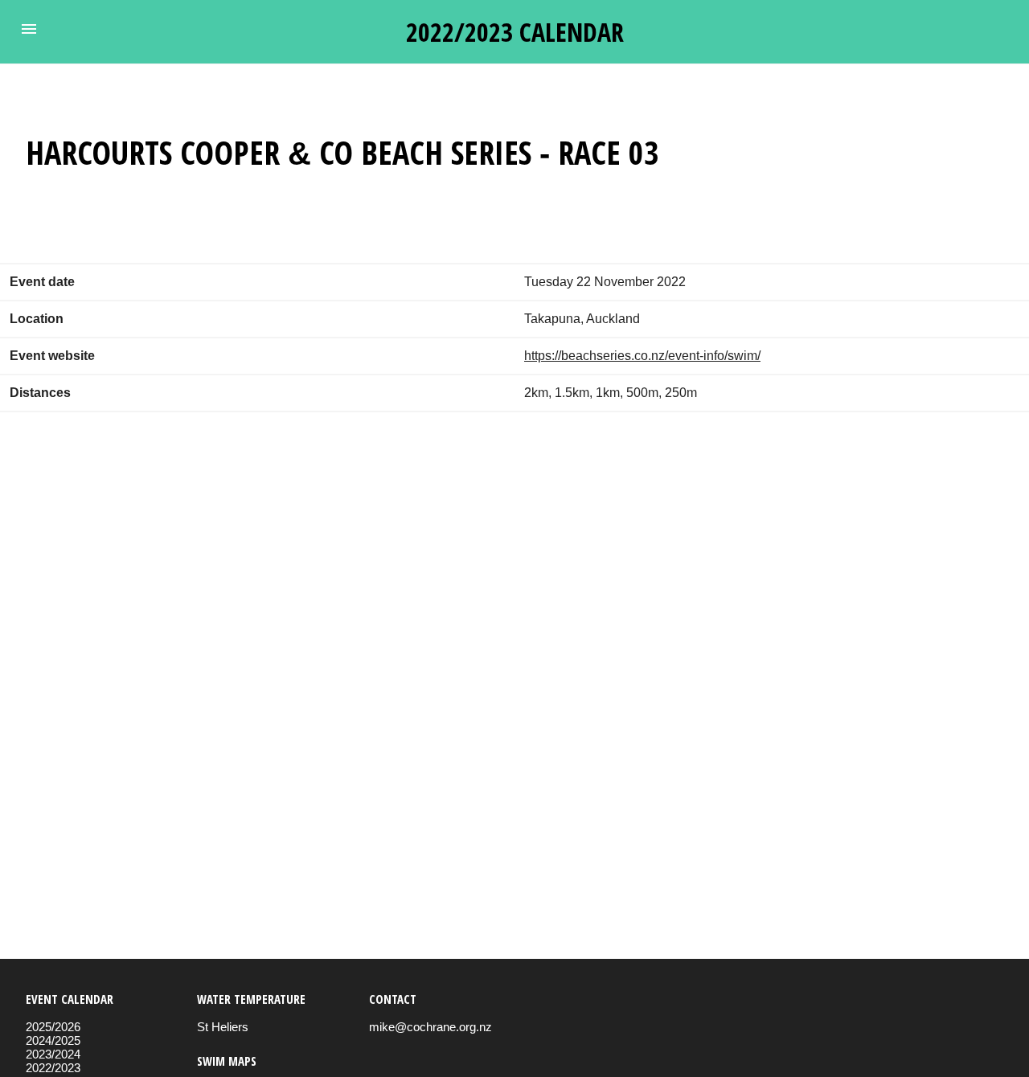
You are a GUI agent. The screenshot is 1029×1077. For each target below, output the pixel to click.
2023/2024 (53, 1054)
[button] (29, 29)
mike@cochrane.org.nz (430, 1027)
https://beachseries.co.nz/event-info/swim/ (642, 355)
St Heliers (222, 1027)
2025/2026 (53, 1027)
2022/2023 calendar (515, 31)
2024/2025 (53, 1040)
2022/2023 (53, 1068)
